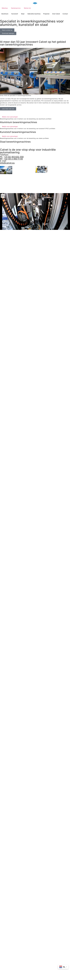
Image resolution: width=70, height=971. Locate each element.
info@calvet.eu (7, 163)
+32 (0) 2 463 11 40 (13, 159)
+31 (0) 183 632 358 (14, 157)
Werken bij (27, 8)
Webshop (5, 8)
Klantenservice (15, 8)
